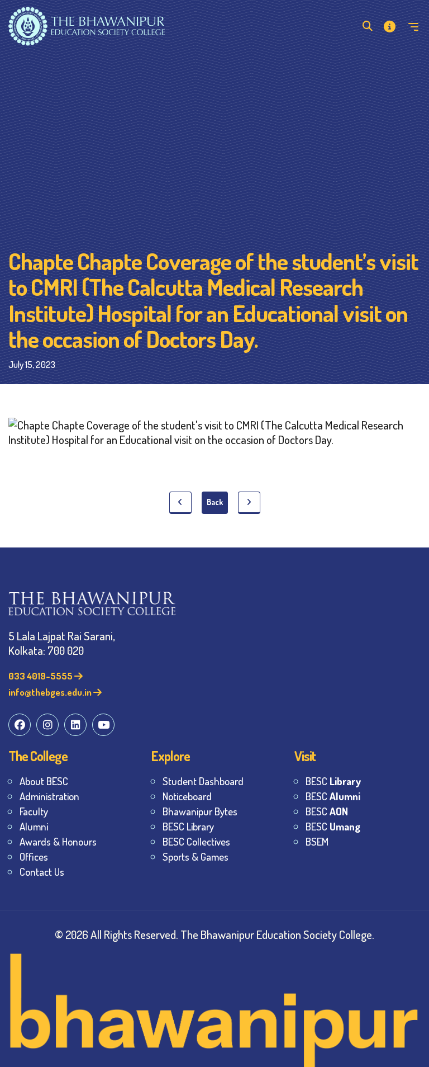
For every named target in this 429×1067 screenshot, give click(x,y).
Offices (34, 856)
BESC (333, 781)
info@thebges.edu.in (50, 692)
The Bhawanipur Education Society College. (277, 934)
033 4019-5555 (41, 676)
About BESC (44, 781)
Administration (49, 796)
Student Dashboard (203, 781)
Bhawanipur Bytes (200, 811)
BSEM (317, 841)
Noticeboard (187, 796)
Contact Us (42, 871)
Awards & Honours (58, 841)
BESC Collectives (196, 841)
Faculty (34, 811)
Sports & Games (195, 856)
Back (215, 502)
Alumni (34, 826)
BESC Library (188, 826)
